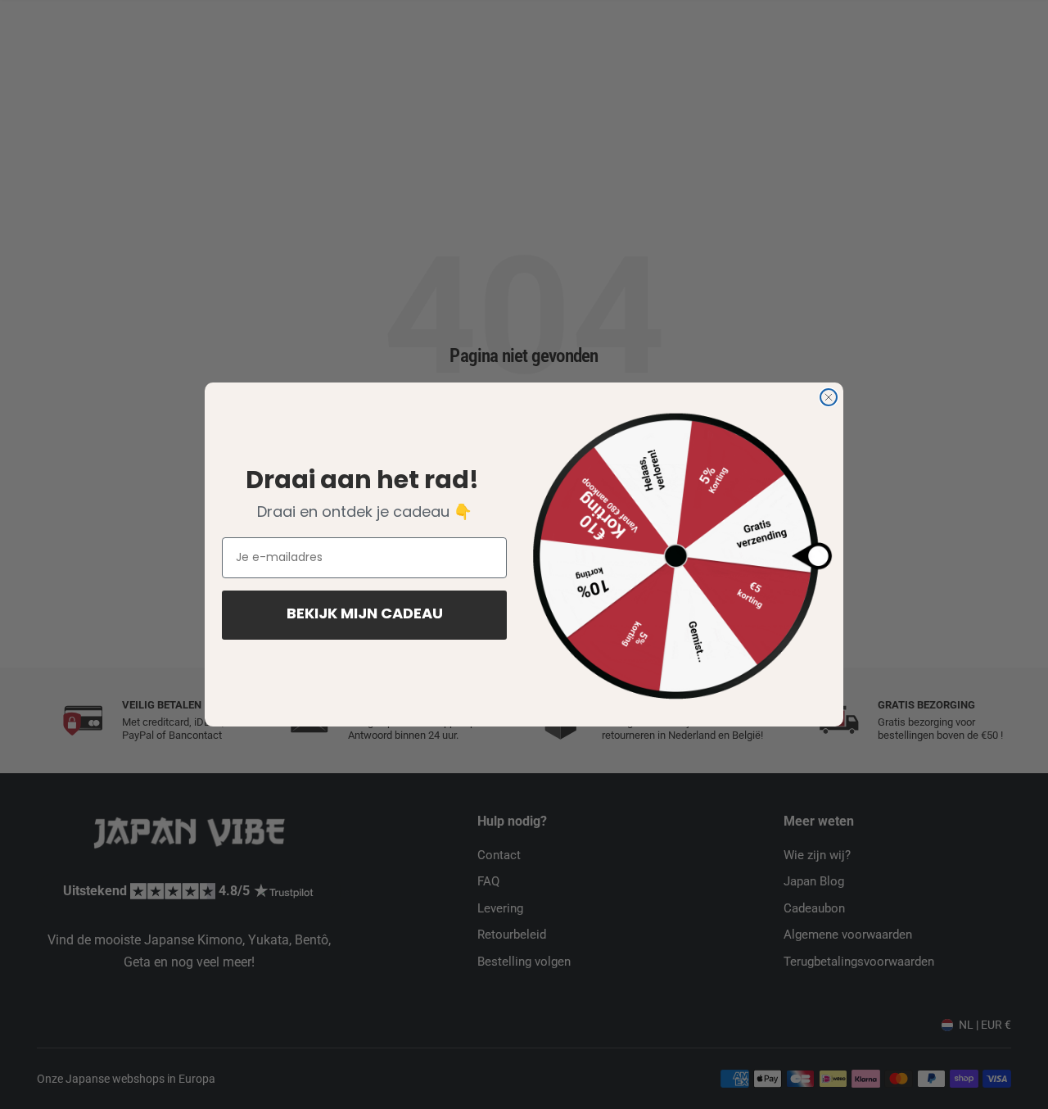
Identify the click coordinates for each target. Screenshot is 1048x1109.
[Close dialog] (828, 397)
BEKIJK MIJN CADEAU (365, 615)
